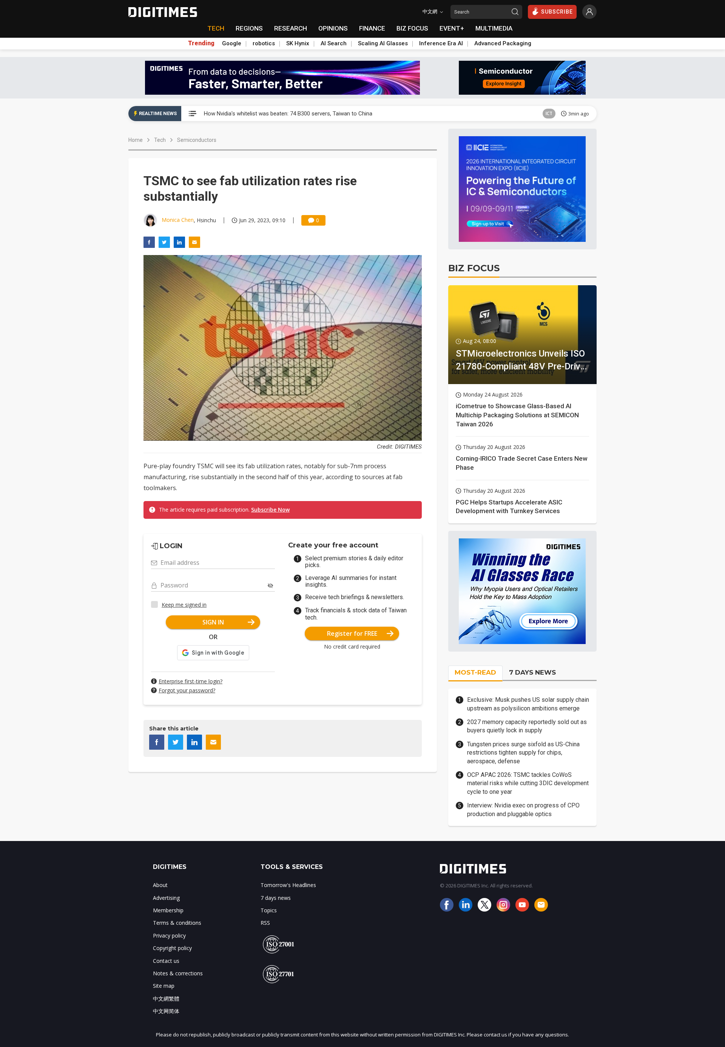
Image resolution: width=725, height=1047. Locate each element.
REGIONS (249, 28)
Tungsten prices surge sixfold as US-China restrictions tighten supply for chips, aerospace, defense (523, 753)
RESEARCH (290, 28)
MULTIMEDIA (493, 28)
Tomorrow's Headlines (288, 885)
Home (135, 140)
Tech (160, 140)
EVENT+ (452, 28)
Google (231, 43)
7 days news (276, 897)
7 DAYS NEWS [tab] (532, 672)
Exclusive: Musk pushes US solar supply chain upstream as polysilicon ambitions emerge (528, 704)
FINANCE (372, 28)
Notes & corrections (178, 973)
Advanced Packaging (502, 43)
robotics (264, 43)
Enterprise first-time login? (190, 681)
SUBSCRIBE (557, 12)
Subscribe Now (270, 509)
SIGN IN (213, 622)
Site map (163, 985)
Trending (201, 43)
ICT (549, 113)
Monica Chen (178, 219)
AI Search (334, 43)
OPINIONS (333, 28)
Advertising (166, 897)
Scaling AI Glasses (383, 43)
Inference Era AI (441, 43)
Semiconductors (196, 140)
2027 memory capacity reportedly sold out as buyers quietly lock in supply (527, 726)
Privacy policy (169, 935)
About (160, 885)
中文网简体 (166, 1011)
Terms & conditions (177, 922)
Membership (168, 910)
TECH (215, 28)
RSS (265, 922)
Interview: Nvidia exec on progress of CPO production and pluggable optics (523, 809)
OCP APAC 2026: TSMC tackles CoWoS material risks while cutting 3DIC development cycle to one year (528, 783)
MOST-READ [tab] (475, 672)
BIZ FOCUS (412, 28)
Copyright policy (172, 948)
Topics (269, 910)
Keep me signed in (184, 604)
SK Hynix (297, 43)
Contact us (166, 960)
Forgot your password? (187, 690)
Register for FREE (352, 633)
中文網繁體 (166, 998)
